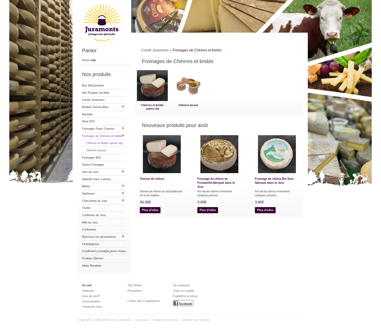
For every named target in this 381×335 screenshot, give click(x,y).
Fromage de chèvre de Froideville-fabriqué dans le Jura (216, 182)
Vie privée (141, 320)
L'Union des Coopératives (143, 301)
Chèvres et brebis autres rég (152, 107)
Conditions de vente (165, 320)
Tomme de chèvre (152, 178)
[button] (150, 210)
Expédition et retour (185, 296)
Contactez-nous (92, 306)
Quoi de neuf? (91, 296)
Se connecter (181, 285)
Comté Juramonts (155, 50)
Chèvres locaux (188, 105)
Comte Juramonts (119, 320)
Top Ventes (134, 285)
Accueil (87, 285)
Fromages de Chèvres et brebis (197, 50)
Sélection (88, 290)
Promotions (134, 290)
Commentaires (91, 301)
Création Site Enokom (196, 320)
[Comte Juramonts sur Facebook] (183, 303)
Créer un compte (183, 290)
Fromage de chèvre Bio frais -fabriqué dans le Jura (275, 180)
